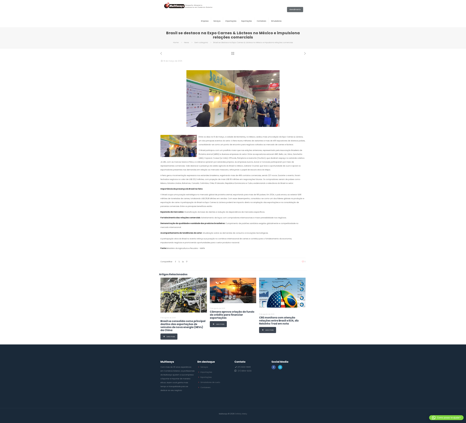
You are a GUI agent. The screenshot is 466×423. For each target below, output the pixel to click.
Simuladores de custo (210, 382)
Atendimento (295, 9)
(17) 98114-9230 (245, 370)
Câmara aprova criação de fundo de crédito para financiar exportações (232, 315)
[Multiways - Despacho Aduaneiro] (188, 7)
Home (176, 42)
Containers (205, 387)
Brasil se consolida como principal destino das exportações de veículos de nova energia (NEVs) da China (182, 325)
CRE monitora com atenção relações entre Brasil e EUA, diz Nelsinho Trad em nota (279, 320)
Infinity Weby (241, 413)
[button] (446, 417)
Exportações (206, 377)
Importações (206, 372)
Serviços (204, 367)
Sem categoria (201, 42)
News (186, 42)
